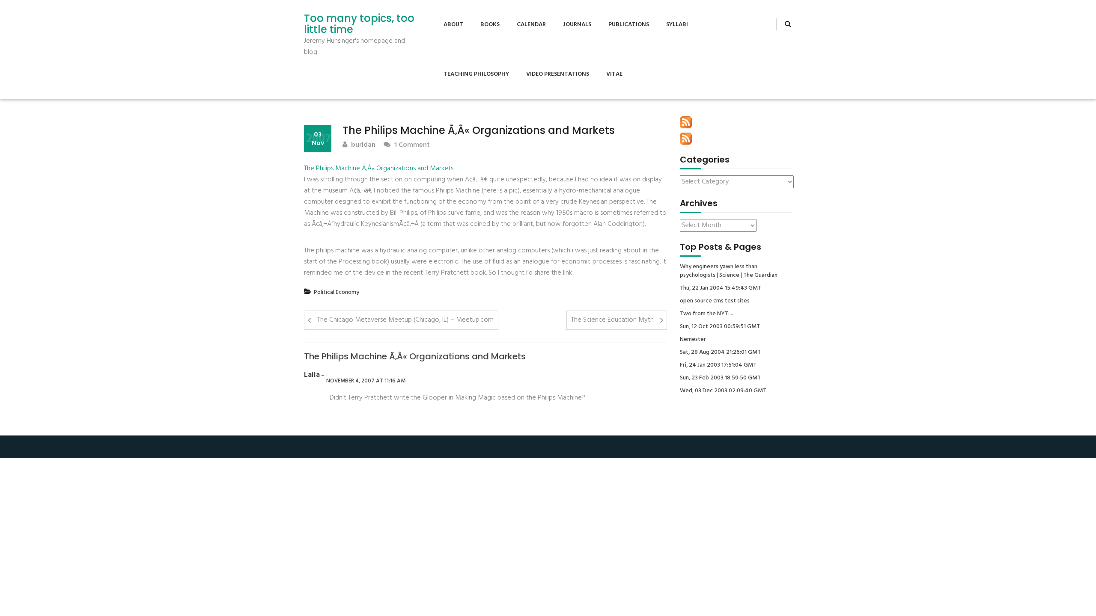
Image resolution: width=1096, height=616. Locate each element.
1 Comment (411, 145)
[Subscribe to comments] (686, 139)
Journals (577, 25)
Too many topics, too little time (359, 24)
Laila (312, 375)
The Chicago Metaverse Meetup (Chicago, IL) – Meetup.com (405, 320)
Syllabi (677, 25)
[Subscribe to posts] (686, 122)
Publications (628, 25)
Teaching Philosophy (476, 74)
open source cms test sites (715, 301)
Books (490, 25)
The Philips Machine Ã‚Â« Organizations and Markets (378, 168)
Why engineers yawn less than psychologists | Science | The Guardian (728, 271)
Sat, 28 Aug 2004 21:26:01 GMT (720, 352)
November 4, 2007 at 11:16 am (365, 380)
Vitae (614, 74)
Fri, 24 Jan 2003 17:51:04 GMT (718, 365)
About (453, 25)
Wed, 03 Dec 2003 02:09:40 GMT (723, 391)
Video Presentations (557, 74)
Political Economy (336, 292)
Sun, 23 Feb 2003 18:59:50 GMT (720, 378)
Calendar (531, 25)
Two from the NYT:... (706, 314)
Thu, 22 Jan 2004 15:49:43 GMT (720, 288)
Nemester (693, 339)
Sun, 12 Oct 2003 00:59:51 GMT (720, 327)
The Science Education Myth (612, 320)
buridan (362, 145)
